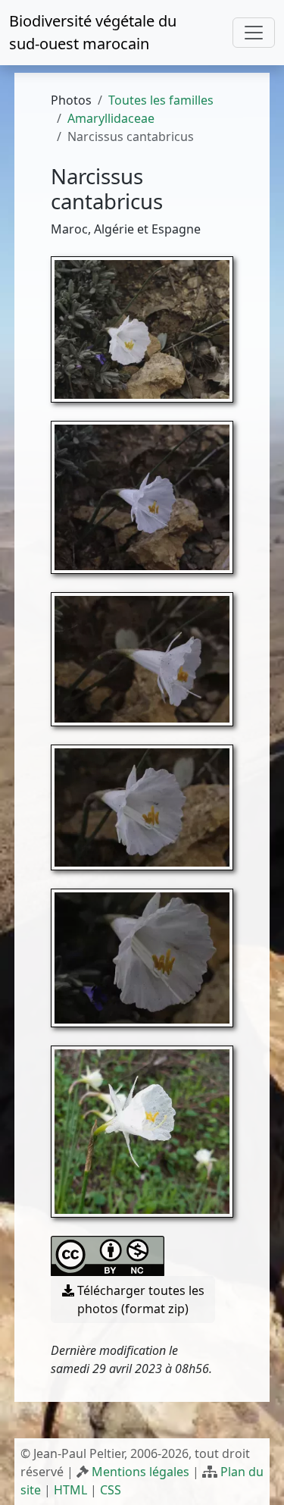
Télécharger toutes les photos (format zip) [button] (139, 1299)
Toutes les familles (161, 100)
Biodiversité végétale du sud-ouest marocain (92, 32)
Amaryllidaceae (110, 118)
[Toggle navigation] (254, 32)
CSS (110, 1489)
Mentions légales (140, 1471)
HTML (70, 1489)
